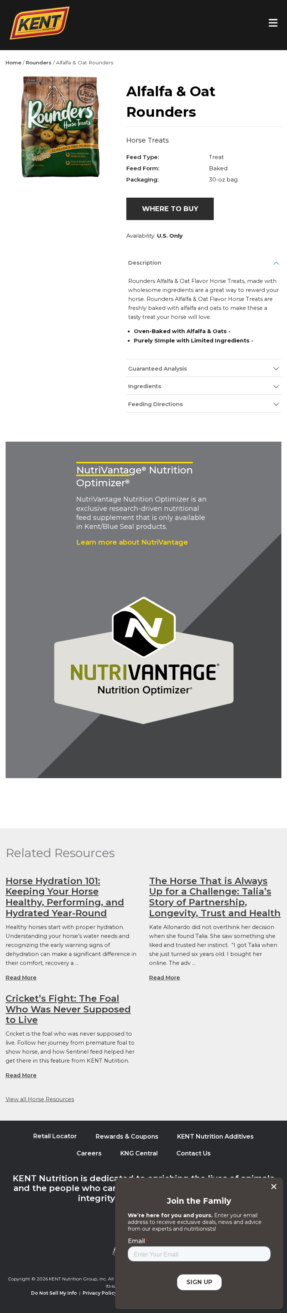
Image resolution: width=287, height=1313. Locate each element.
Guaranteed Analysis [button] (157, 368)
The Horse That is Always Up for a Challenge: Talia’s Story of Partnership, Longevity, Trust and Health (215, 897)
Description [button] (144, 262)
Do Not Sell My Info (54, 1293)
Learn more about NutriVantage (132, 542)
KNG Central (139, 1153)
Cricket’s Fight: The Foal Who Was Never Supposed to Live (68, 1009)
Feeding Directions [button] (155, 404)
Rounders (39, 63)
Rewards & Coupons (127, 1136)
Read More (21, 977)
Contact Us (193, 1153)
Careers (89, 1153)
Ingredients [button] (144, 386)
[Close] (273, 1186)
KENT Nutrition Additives (215, 1136)
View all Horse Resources (40, 1099)
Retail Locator (55, 1136)
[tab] (204, 263)
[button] (170, 209)
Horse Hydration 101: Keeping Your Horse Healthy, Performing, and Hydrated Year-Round (65, 897)
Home (13, 63)
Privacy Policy (100, 1293)
